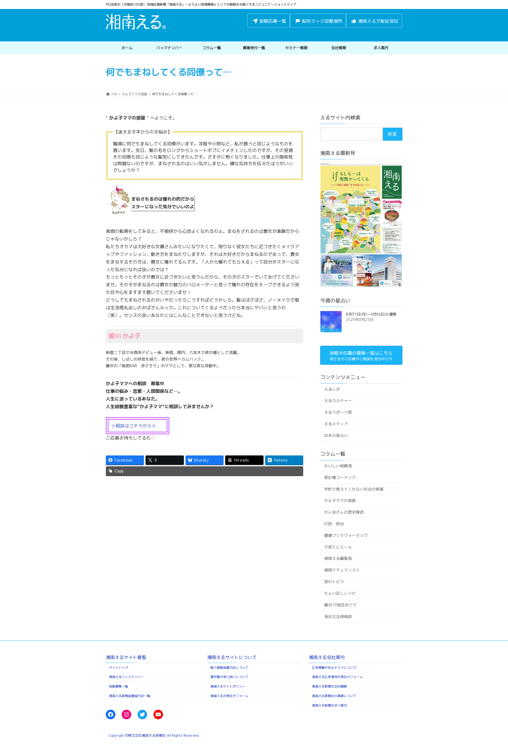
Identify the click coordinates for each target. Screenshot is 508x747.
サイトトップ (118, 667)
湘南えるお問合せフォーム (229, 696)
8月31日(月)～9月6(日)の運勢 (371, 314)
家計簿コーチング (340, 477)
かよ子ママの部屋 (340, 500)
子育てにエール (338, 547)
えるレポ (332, 389)
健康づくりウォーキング (346, 535)
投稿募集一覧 (118, 686)
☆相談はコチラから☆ (133, 426)
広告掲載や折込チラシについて (334, 667)
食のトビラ (334, 581)
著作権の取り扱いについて (229, 677)
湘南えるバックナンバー (126, 677)
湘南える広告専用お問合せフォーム (337, 677)
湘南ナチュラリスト (342, 570)
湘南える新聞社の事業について (334, 696)
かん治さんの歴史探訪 (344, 512)
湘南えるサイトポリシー (227, 686)
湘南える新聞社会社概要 (329, 686)
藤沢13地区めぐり (340, 605)
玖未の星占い (336, 435)
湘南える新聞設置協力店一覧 (129, 696)
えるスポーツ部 (338, 412)
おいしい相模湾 (338, 466)
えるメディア (336, 424)
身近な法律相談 (338, 616)
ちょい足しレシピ (340, 593)
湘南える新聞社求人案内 (329, 705)
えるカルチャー (338, 400)
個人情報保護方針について (229, 667)
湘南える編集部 (338, 558)
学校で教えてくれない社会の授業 (353, 489)
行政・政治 (334, 524)
